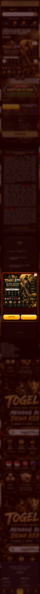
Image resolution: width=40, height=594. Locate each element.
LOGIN (28, 317)
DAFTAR (11, 317)
